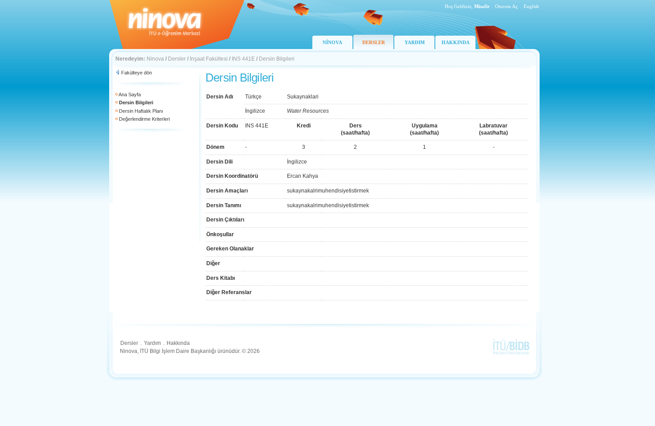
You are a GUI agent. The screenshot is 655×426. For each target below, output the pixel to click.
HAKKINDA (456, 42)
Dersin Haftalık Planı (141, 111)
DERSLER (373, 42)
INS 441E (243, 59)
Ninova (155, 59)
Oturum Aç (506, 6)
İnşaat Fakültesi (209, 59)
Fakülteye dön (136, 72)
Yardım (152, 343)
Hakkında (178, 343)
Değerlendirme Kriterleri (144, 119)
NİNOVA (332, 42)
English (531, 6)
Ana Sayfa (130, 94)
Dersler (177, 59)
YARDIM (415, 42)
